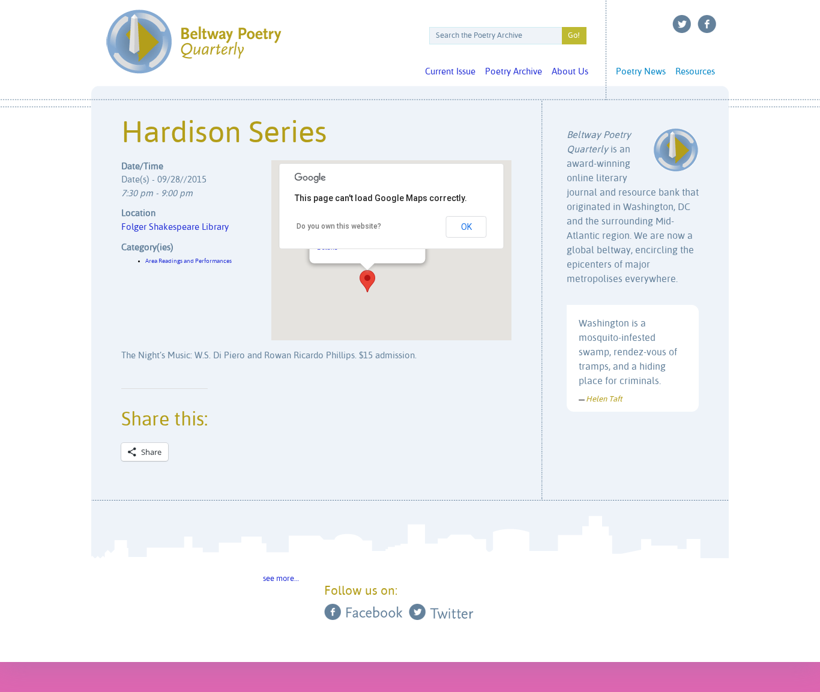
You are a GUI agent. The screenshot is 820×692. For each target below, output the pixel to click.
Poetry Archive (513, 71)
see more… (281, 579)
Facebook (707, 24)
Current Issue (450, 71)
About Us (570, 71)
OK (466, 227)
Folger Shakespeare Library (175, 227)
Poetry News (641, 71)
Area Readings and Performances (188, 261)
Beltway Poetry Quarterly (194, 42)
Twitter (682, 24)
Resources (695, 71)
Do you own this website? (339, 226)
